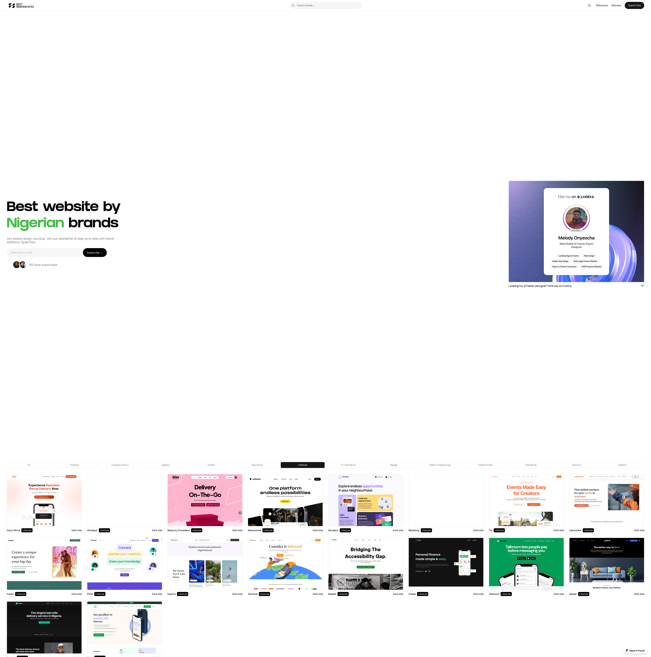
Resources (602, 5)
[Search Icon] (327, 5)
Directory (616, 5)
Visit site (77, 530)
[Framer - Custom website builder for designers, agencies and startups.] (636, 651)
